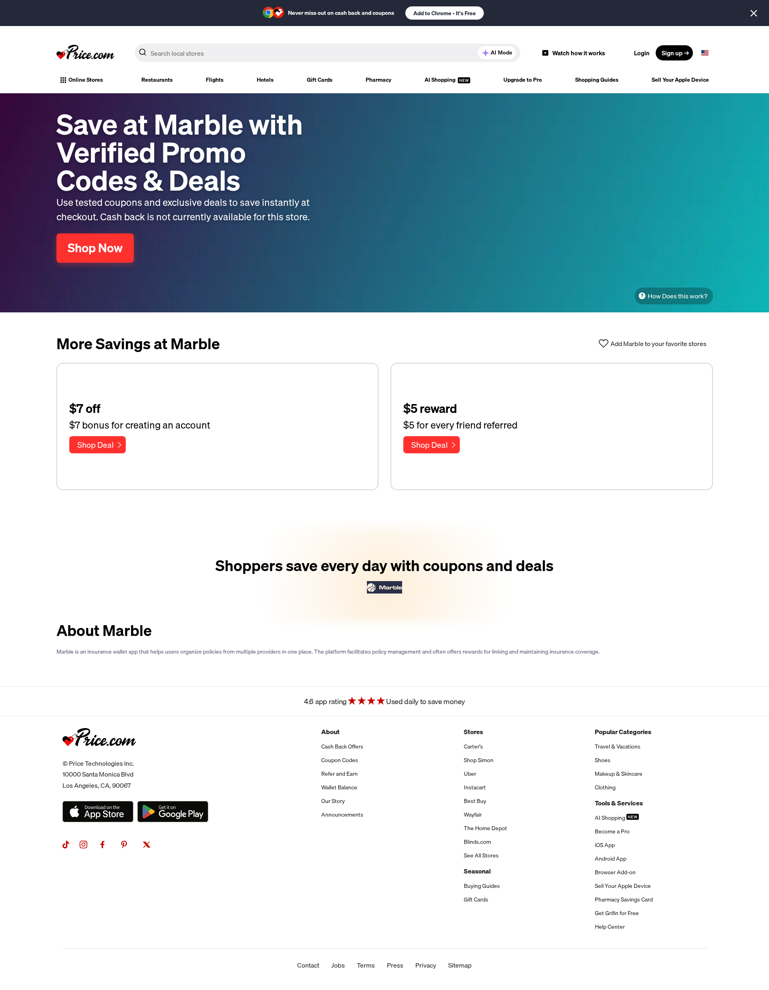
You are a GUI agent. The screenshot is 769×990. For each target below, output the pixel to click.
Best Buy (475, 801)
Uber (470, 773)
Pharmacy (378, 79)
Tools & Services (619, 803)
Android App (610, 858)
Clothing (605, 787)
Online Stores (85, 79)
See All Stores (481, 855)
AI (501, 52)
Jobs (338, 965)
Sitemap (460, 965)
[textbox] (705, 52)
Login (642, 53)
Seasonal (477, 871)
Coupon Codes (339, 760)
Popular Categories (623, 731)
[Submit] (142, 54)
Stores (473, 731)
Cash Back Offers (342, 746)
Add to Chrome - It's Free (444, 13)
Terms (366, 965)
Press (395, 965)
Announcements (342, 814)
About (330, 731)
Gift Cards (319, 79)
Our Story (333, 801)
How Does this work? (677, 296)
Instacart (475, 787)
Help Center (610, 926)
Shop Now (95, 248)
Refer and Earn (339, 773)
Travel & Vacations (617, 746)
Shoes (602, 760)
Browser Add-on (615, 872)
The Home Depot (485, 828)
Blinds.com (477, 841)
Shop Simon (478, 760)
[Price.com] (99, 755)
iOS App (605, 845)
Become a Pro (612, 831)
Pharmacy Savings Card (624, 899)
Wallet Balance (339, 787)
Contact (308, 965)
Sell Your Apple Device (680, 79)
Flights (214, 79)
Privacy (425, 965)
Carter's (473, 746)
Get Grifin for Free (617, 913)
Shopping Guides (596, 79)
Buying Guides (482, 885)
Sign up (672, 53)
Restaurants (157, 79)
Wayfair (473, 814)
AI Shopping (441, 79)
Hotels (265, 79)
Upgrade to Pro (522, 79)
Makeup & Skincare (618, 773)
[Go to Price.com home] (85, 53)
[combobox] (327, 53)
